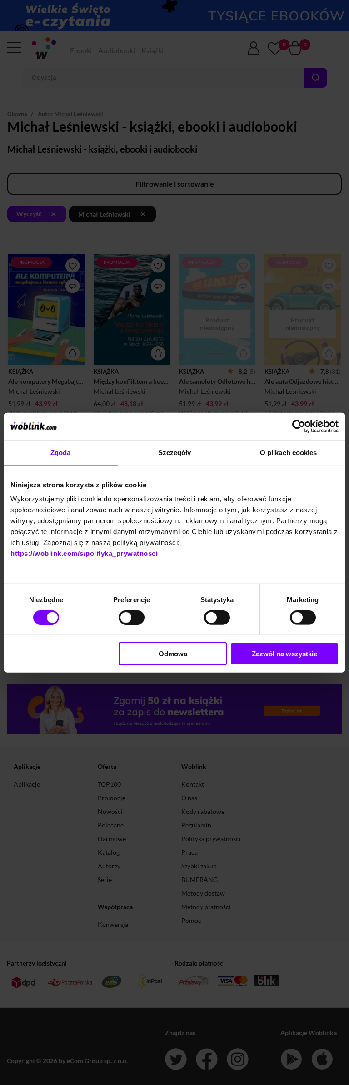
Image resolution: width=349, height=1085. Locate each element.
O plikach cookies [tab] (288, 452)
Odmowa (173, 654)
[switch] (132, 617)
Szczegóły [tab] (174, 452)
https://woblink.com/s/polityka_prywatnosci (84, 553)
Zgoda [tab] (60, 452)
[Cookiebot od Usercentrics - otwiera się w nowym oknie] (299, 426)
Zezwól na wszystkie (284, 654)
